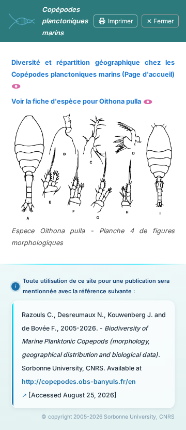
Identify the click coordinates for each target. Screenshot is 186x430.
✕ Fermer (160, 21)
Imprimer (120, 21)
